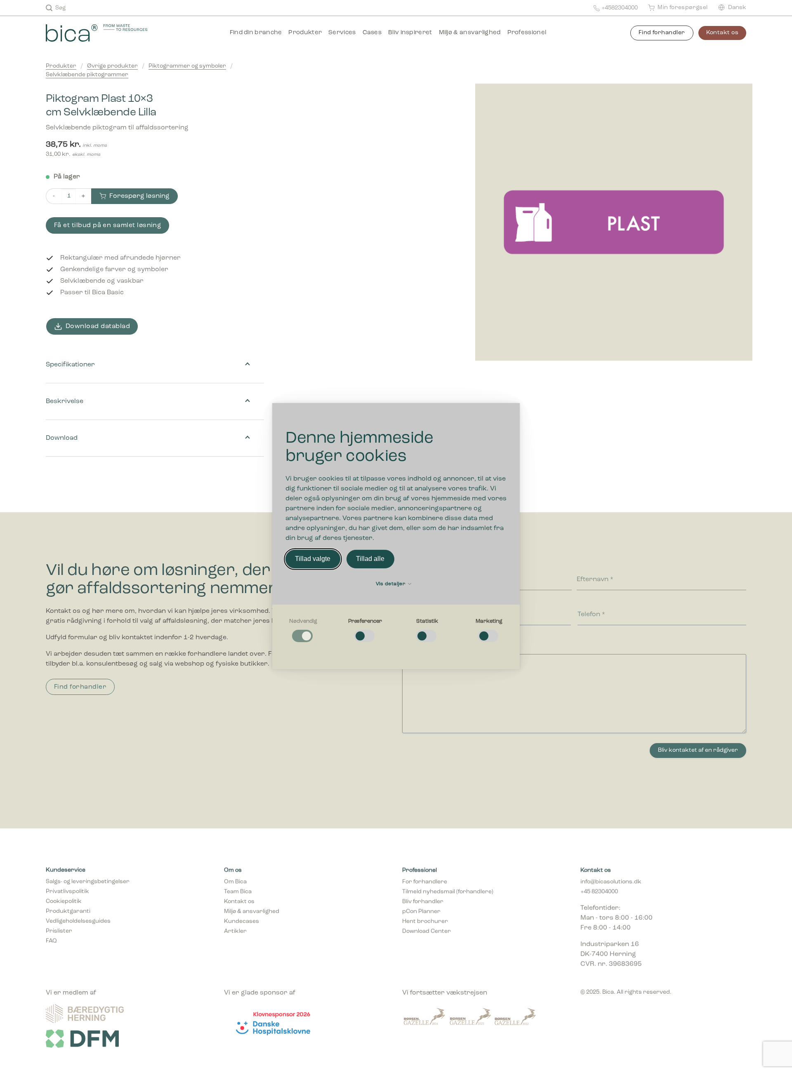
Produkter (305, 33)
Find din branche (256, 33)
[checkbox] (303, 631)
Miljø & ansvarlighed (470, 33)
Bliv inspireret (410, 33)
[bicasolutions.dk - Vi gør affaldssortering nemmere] (108, 33)
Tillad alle (370, 558)
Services (342, 33)
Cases (372, 33)
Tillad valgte (312, 558)
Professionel (527, 33)
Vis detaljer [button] (391, 584)
